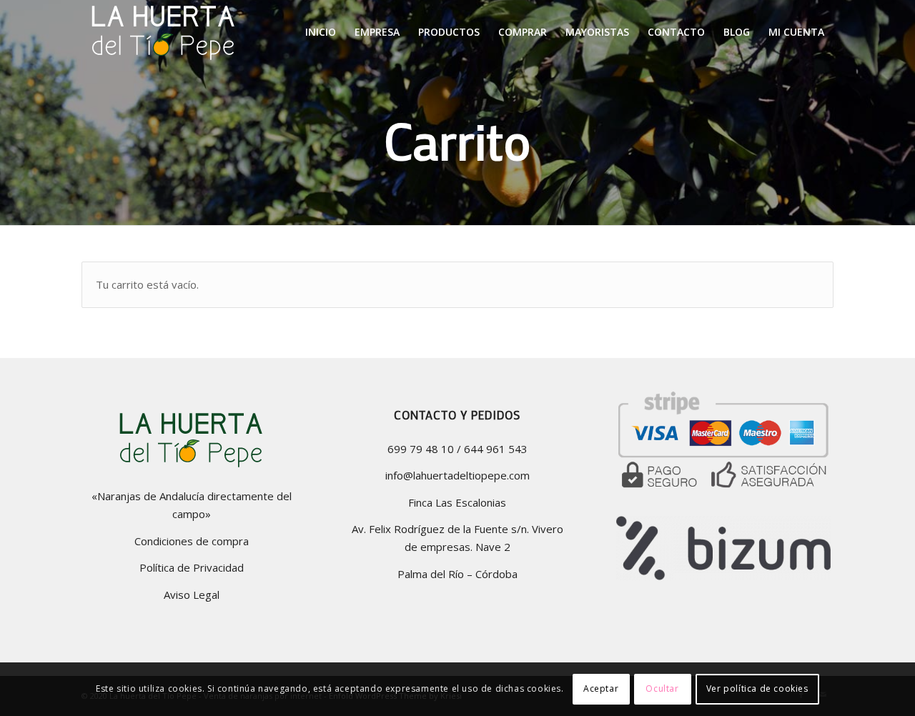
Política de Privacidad (191, 567)
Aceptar (600, 688)
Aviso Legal (191, 594)
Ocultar (662, 688)
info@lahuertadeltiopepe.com (457, 475)
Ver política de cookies (757, 688)
